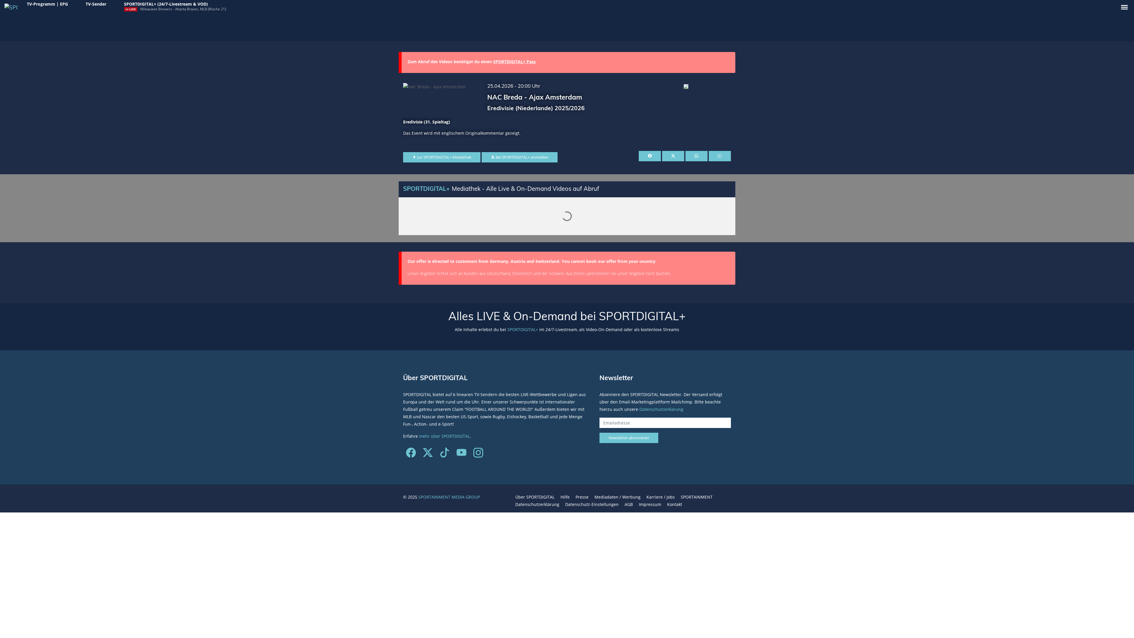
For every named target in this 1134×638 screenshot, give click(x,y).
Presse (582, 497)
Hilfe (565, 497)
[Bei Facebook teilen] (650, 156)
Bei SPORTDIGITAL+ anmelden (521, 157)
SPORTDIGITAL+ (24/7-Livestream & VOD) (166, 4)
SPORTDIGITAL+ (522, 329)
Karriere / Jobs (660, 497)
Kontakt (674, 504)
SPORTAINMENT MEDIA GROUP (449, 497)
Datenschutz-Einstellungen (592, 504)
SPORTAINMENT (697, 497)
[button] (1124, 7)
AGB (629, 504)
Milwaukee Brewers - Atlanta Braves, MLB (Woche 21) (183, 9)
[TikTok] (444, 455)
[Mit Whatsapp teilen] (696, 156)
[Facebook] (411, 455)
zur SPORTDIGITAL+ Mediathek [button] (443, 157)
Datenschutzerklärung (661, 409)
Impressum (650, 504)
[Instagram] (478, 455)
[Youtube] (461, 455)
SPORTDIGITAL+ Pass (514, 61)
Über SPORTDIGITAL (535, 497)
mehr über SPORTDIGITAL (444, 436)
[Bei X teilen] (673, 156)
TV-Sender (96, 4)
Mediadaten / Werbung (617, 497)
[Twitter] (428, 455)
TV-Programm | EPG (47, 4)
